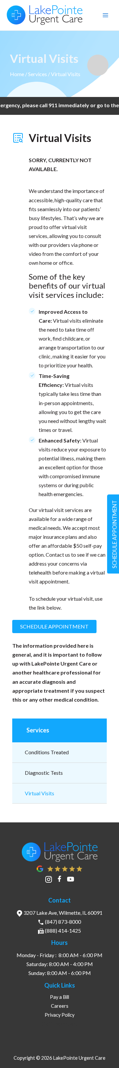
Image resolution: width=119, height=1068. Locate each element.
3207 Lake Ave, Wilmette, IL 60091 (62, 912)
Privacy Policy (59, 1015)
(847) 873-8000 (63, 921)
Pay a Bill (59, 997)
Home (17, 74)
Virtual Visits (39, 793)
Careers (59, 1006)
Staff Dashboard (59, 1024)
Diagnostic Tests (44, 772)
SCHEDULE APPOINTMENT (54, 626)
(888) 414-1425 (63, 930)
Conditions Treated (47, 752)
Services (37, 74)
